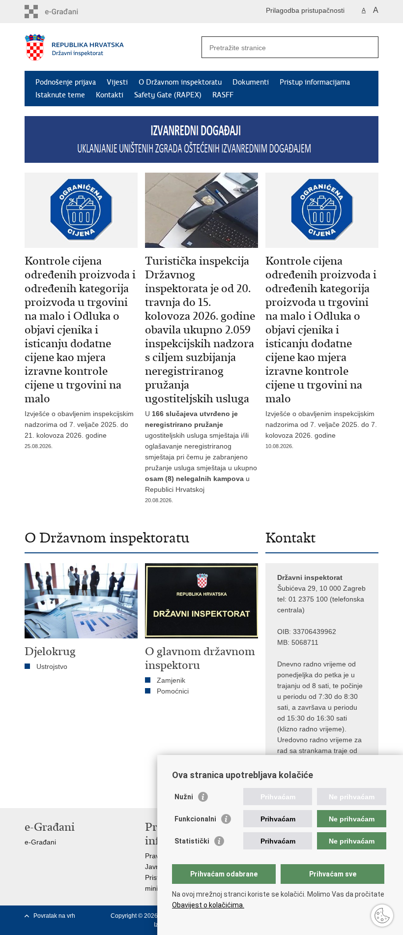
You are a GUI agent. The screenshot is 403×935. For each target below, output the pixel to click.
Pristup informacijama (315, 82)
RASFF (222, 94)
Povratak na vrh (54, 915)
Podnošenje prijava (65, 82)
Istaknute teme (60, 94)
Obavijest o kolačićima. (208, 905)
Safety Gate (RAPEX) (168, 94)
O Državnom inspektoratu (180, 82)
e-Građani (40, 842)
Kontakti (109, 94)
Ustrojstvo (51, 666)
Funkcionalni (195, 819)
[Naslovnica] (113, 47)
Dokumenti (250, 82)
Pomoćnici (173, 691)
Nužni (183, 797)
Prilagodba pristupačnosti (305, 10)
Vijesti (117, 82)
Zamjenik (171, 680)
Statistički (191, 841)
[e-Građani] (67, 11)
